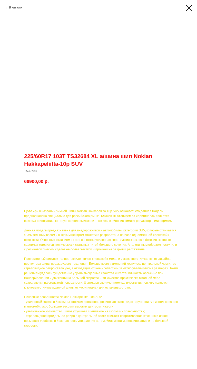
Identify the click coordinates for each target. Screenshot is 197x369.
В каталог (16, 7)
